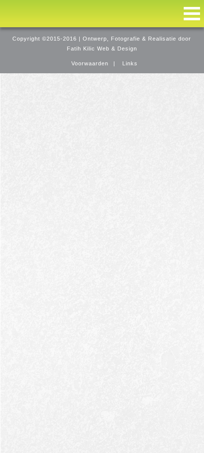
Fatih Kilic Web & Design (102, 48)
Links (130, 63)
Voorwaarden (89, 63)
